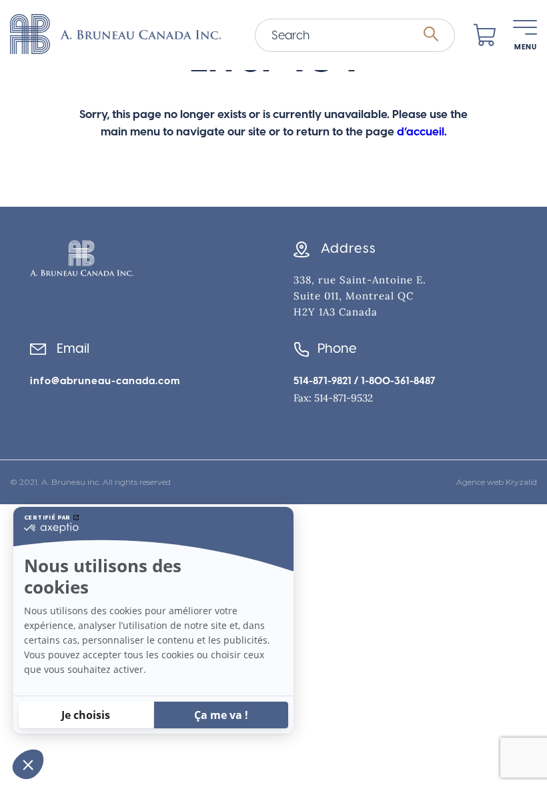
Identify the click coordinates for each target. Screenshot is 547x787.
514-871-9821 (323, 381)
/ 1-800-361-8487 (394, 381)
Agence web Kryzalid (496, 482)
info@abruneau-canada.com (105, 381)
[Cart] (485, 35)
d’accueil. (422, 131)
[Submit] (431, 34)
